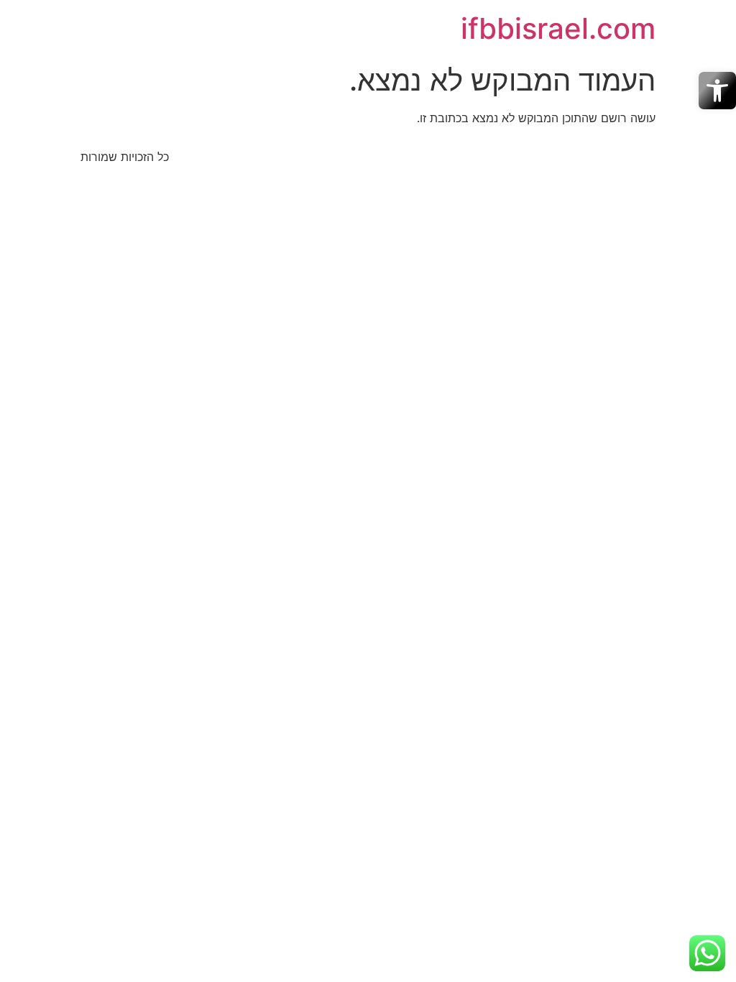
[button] (717, 90)
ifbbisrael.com (558, 28)
